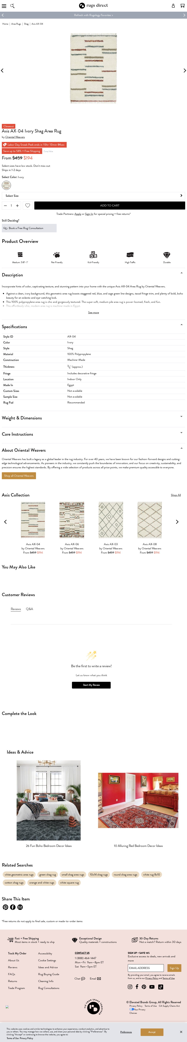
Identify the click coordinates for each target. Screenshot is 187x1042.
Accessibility (45, 953)
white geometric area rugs (19, 874)
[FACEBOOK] (137, 987)
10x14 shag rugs (99, 874)
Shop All (176, 495)
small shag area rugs (73, 874)
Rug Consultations (48, 988)
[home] (93, 8)
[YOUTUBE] (151, 987)
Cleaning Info (46, 981)
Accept (152, 1032)
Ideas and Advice (48, 967)
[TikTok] (161, 987)
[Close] (181, 1032)
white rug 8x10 (151, 874)
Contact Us (82, 953)
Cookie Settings (47, 960)
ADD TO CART (109, 205)
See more (93, 312)
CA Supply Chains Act (169, 1006)
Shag (26, 24)
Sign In (89, 214)
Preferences (126, 1032)
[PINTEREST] (144, 987)
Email (93, 978)
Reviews (12, 967)
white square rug (69, 882)
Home (5, 24)
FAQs (11, 974)
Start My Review (91, 685)
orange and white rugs (41, 882)
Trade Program (16, 988)
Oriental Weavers (15, 137)
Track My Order (17, 953)
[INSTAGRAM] (130, 987)
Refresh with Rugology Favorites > (93, 15)
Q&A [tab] (29, 609)
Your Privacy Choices (137, 1011)
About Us (13, 960)
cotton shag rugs (14, 882)
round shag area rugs (125, 874)
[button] (182, 5)
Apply (78, 214)
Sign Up (174, 968)
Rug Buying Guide (48, 974)
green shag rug (47, 874)
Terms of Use (169, 978)
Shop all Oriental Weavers (19, 476)
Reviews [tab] (16, 609)
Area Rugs (16, 24)
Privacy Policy (151, 978)
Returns (12, 981)
